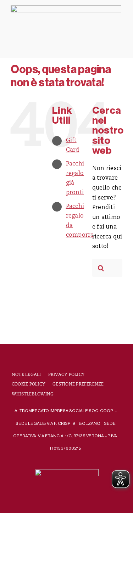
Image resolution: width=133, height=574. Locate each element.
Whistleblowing (33, 394)
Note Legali (26, 375)
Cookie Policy (28, 384)
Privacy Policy (66, 375)
